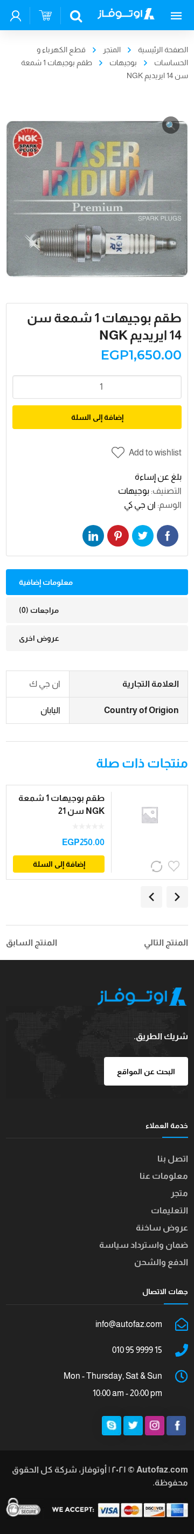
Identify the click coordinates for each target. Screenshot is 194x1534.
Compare (157, 866)
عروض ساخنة (162, 1227)
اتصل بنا (172, 1158)
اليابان (50, 710)
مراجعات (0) (39, 610)
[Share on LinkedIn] (93, 536)
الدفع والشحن (161, 1262)
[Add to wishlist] (174, 866)
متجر (179, 1193)
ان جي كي (140, 504)
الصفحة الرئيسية (163, 49)
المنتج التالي (166, 942)
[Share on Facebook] (167, 536)
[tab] (97, 582)
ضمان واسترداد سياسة (143, 1244)
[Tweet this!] (143, 536)
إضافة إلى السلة (97, 417)
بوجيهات (123, 62)
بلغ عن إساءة (158, 476)
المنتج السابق (31, 942)
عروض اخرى (39, 638)
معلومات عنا (164, 1175)
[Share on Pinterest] (118, 536)
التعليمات (169, 1210)
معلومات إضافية (46, 582)
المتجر (112, 49)
